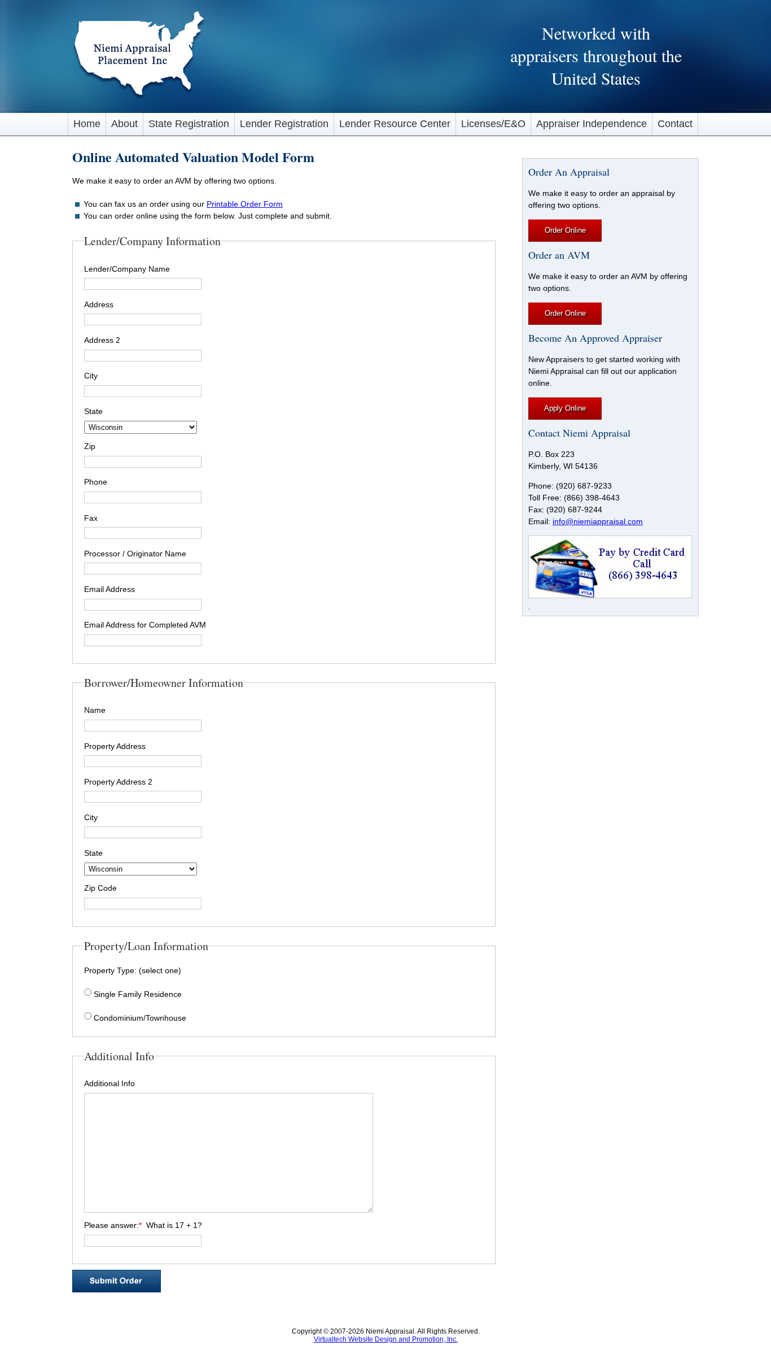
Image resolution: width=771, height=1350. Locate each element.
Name (95, 710)
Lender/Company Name (127, 268)
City (91, 375)
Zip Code (100, 887)
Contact (675, 123)
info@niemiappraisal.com (598, 521)
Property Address (115, 746)
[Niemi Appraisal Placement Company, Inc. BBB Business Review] (529, 607)
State (93, 411)
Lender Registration (284, 123)
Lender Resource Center (394, 123)
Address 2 (102, 340)
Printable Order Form (245, 203)
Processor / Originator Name (135, 553)
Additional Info (109, 1083)
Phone (95, 481)
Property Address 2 (118, 781)
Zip (89, 446)
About (124, 123)
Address (98, 304)
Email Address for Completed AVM (145, 624)
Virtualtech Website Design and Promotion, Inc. (386, 1339)
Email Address (109, 589)
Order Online (565, 230)
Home (86, 123)
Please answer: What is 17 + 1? (143, 1225)
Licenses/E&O (493, 123)
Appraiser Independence (591, 123)
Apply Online (565, 408)
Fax (91, 517)
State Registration (188, 123)
